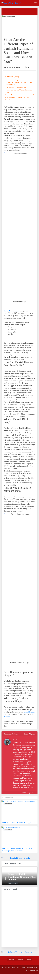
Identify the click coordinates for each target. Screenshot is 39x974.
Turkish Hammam (12, 311)
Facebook (11, 959)
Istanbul (7, 716)
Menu (35, 3)
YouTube (28, 959)
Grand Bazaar (29, 712)
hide (16, 77)
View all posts (28, 792)
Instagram (20, 959)
